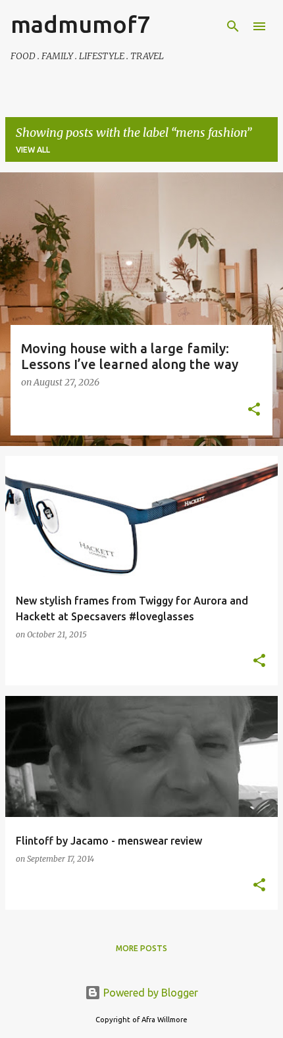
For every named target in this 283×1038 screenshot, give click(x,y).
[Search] (233, 26)
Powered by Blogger (149, 993)
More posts (141, 948)
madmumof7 (80, 24)
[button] (254, 410)
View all (33, 149)
